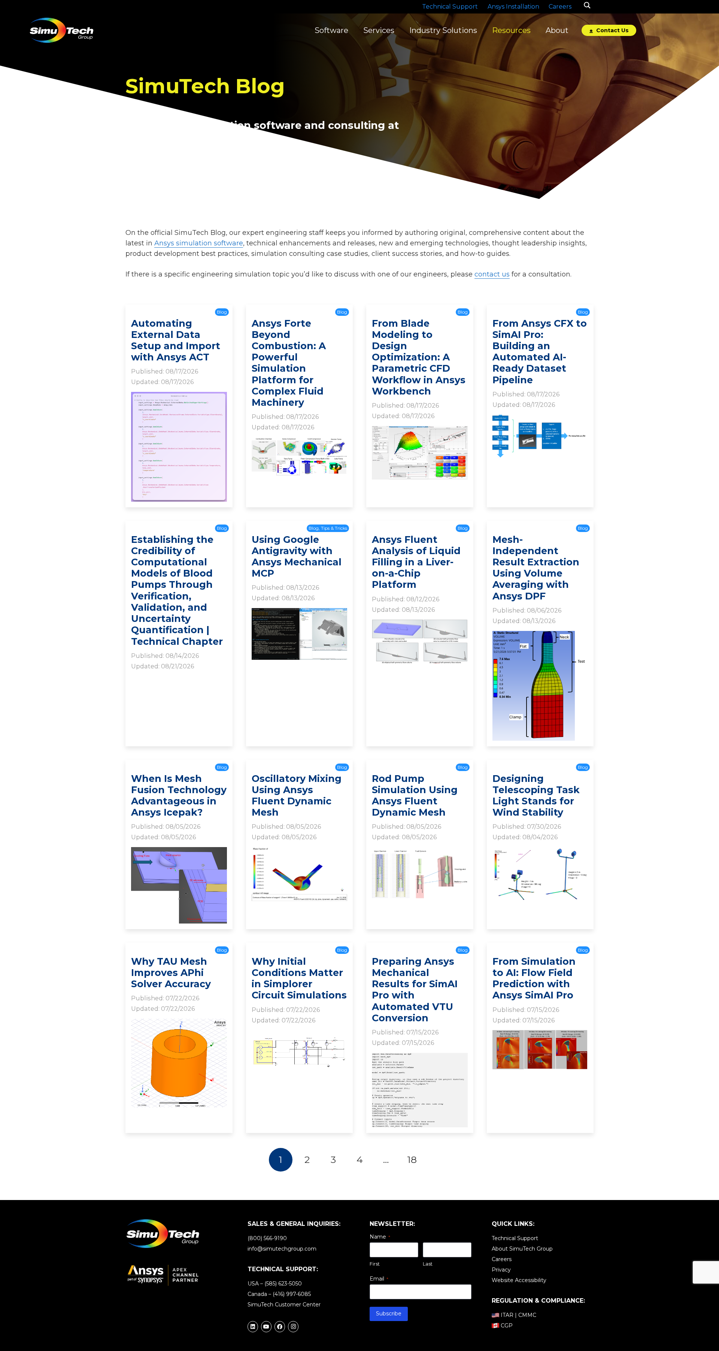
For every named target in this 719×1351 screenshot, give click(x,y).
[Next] (438, 1160)
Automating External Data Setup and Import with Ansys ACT (175, 340)
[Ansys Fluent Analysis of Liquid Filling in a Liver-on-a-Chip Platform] (420, 624)
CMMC (527, 1315)
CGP (507, 1325)
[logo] (61, 30)
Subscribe (388, 1313)
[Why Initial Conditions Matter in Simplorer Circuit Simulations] (300, 1035)
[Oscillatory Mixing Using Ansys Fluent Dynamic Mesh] (300, 852)
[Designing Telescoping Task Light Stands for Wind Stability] (540, 852)
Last (428, 1264)
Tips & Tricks (334, 528)
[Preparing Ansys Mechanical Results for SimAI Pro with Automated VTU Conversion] (420, 1058)
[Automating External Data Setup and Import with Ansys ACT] (179, 397)
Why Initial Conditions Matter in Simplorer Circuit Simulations (299, 978)
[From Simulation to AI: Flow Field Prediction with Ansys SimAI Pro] (540, 1035)
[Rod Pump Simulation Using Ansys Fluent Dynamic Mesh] (420, 852)
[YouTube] (266, 1326)
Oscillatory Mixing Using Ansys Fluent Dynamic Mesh (297, 795)
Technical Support (515, 1238)
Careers (502, 1259)
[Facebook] (279, 1326)
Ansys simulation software (198, 243)
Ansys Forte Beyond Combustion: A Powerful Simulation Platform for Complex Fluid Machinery (289, 363)
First (375, 1264)
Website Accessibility (519, 1280)
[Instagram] (293, 1326)
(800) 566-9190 (267, 1238)
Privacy (501, 1269)
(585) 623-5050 (283, 1283)
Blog (222, 312)
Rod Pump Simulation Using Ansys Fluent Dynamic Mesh (415, 795)
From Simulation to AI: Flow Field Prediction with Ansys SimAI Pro (534, 978)
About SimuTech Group (522, 1248)
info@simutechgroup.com (282, 1248)
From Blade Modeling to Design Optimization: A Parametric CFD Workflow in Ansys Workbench (418, 357)
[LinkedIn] (253, 1326)
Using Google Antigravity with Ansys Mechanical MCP (297, 556)
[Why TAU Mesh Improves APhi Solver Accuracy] (179, 1024)
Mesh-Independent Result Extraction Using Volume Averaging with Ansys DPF (535, 568)
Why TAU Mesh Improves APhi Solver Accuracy (171, 972)
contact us (492, 274)
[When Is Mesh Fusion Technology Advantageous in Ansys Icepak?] (179, 852)
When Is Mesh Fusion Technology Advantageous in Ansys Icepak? (179, 795)
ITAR (507, 1315)
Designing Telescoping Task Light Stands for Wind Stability (536, 795)
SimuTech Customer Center (284, 1304)
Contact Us (612, 30)
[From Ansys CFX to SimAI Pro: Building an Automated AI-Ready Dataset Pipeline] (540, 420)
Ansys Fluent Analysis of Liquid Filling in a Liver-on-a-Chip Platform (416, 562)
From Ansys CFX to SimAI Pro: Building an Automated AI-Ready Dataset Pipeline (539, 352)
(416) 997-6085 (292, 1294)
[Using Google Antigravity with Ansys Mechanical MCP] (300, 613)
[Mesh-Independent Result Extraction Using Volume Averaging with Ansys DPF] (540, 636)
